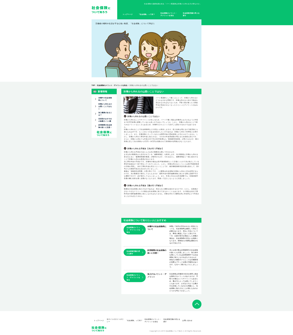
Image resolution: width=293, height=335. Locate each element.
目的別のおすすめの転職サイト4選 (105, 120)
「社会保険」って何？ (146, 14)
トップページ (128, 14)
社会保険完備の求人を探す (133, 252)
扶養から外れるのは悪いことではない (105, 106)
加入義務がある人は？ (105, 113)
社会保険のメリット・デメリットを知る (133, 229)
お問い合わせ (187, 320)
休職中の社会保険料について (105, 99)
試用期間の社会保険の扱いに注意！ (105, 126)
